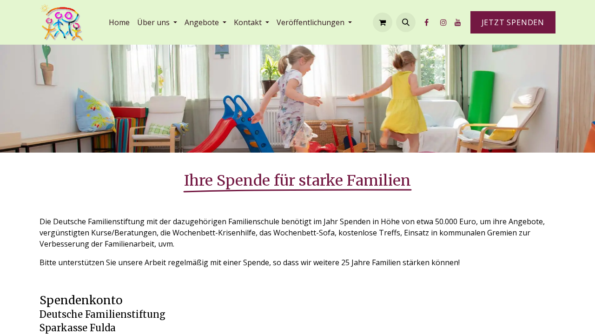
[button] (406, 22)
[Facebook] (426, 22)
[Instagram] (443, 22)
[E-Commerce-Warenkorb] (382, 22)
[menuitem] (119, 22)
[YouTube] (458, 22)
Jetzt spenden (513, 22)
